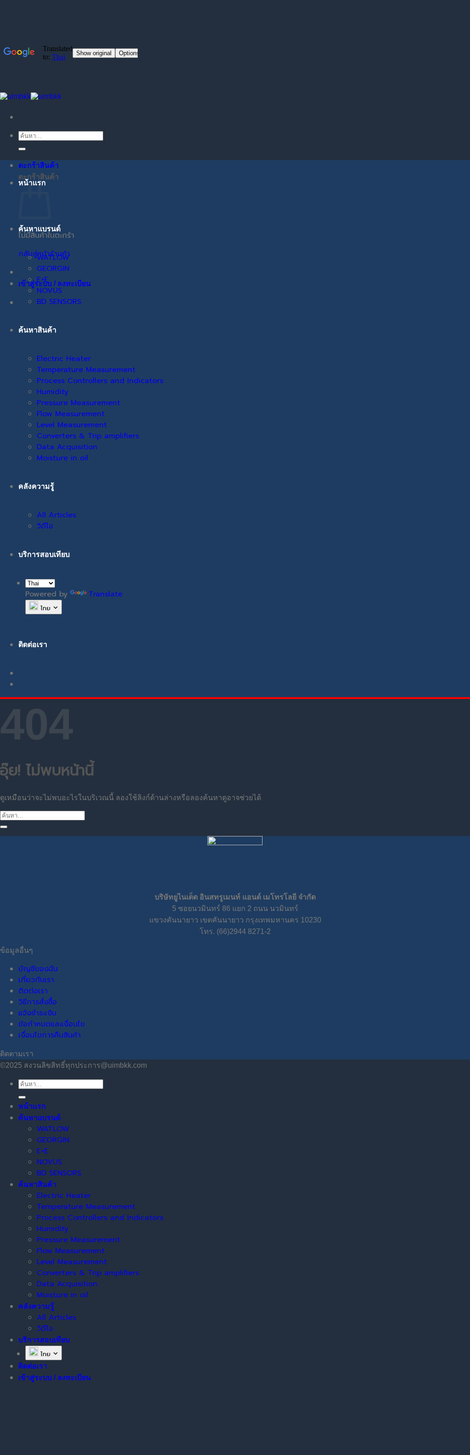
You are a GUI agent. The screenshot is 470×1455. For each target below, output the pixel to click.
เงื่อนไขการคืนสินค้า (49, 1035)
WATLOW (53, 257)
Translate (106, 594)
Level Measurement (72, 424)
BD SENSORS (59, 301)
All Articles (56, 515)
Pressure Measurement (78, 402)
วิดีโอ (45, 526)
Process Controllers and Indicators (100, 380)
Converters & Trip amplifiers (88, 435)
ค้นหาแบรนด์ (39, 229)
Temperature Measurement (86, 369)
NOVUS (49, 290)
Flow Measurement (71, 413)
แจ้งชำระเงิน (37, 1013)
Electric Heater (64, 358)
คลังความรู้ (36, 486)
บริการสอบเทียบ (44, 554)
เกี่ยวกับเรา (36, 979)
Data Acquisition (67, 447)
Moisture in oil (62, 458)
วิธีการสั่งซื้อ (37, 1002)
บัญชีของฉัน (38, 968)
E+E (42, 279)
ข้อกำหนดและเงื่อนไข (51, 1024)
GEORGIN (53, 268)
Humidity (52, 391)
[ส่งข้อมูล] (22, 149)
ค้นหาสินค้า (37, 330)
